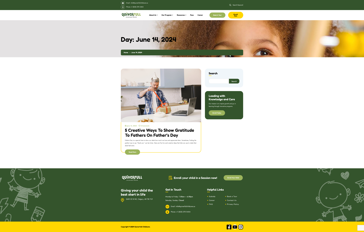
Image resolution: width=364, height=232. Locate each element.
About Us (152, 15)
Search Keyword (237, 5)
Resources (181, 15)
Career (200, 15)
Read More (132, 152)
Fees (192, 15)
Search (213, 73)
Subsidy (212, 196)
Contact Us (232, 200)
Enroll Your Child (233, 178)
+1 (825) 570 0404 (137, 7)
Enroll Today (217, 113)
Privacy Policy (233, 204)
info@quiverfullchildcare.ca (139, 3)
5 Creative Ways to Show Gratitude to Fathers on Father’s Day (159, 132)
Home (126, 52)
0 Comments (145, 126)
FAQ (211, 204)
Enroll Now (236, 15)
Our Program (166, 15)
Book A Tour (217, 15)
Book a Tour (232, 196)
